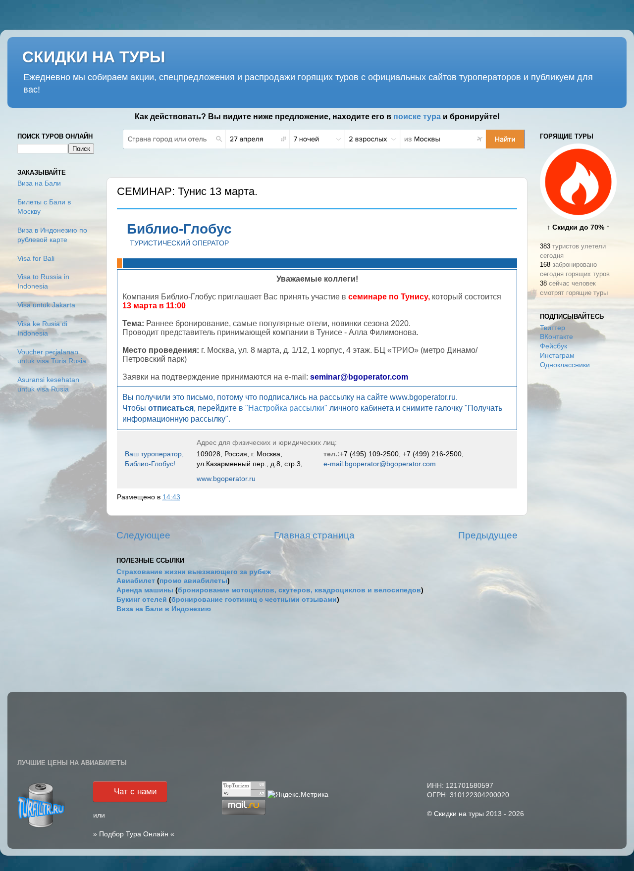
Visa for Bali (35, 258)
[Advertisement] (578, 533)
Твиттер (552, 328)
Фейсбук (553, 346)
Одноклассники (565, 365)
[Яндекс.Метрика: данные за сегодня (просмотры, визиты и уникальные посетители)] (297, 795)
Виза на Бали (39, 183)
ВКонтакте (556, 336)
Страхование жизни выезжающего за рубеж (193, 572)
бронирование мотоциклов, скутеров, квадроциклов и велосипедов (299, 590)
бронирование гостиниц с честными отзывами (254, 599)
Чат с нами (135, 791)
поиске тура (417, 116)
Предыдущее (488, 535)
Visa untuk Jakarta (46, 305)
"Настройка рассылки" (286, 408)
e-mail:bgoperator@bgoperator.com (379, 464)
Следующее (143, 535)
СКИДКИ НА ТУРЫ (93, 57)
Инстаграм (557, 355)
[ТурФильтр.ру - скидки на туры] (41, 826)
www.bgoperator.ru (226, 479)
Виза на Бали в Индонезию (163, 609)
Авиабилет (135, 580)
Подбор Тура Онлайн (133, 834)
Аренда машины (144, 590)
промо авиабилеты (193, 580)
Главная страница (314, 535)
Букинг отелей (141, 599)
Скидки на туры (459, 814)
